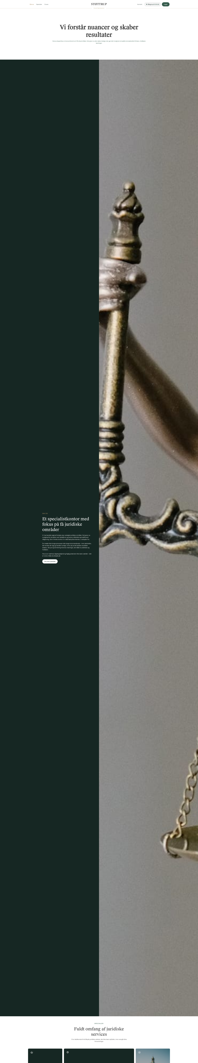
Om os (32, 4)
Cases (46, 4)
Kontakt (139, 4)
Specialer (39, 4)
